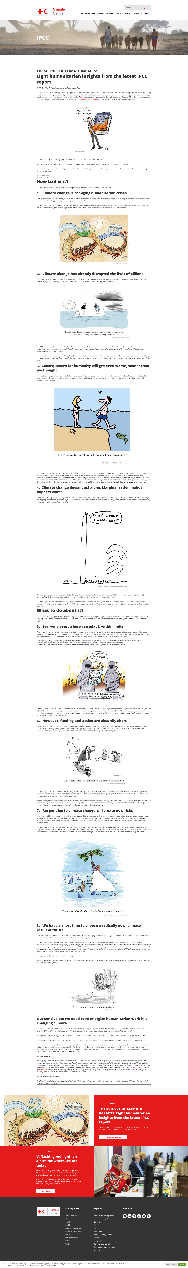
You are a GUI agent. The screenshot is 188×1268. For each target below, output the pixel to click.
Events (96, 1225)
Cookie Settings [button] (170, 1264)
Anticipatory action (72, 1216)
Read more (46, 1191)
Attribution (69, 1219)
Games (96, 1228)
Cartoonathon (138, 1067)
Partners (109, 13)
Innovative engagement (74, 1228)
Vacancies (97, 1250)
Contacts (97, 1222)
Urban (67, 1241)
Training (135, 13)
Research (126, 13)
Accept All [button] (181, 1264)
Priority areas (98, 13)
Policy (67, 1234)
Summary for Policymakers (90, 99)
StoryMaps (98, 1241)
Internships (98, 1231)
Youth (67, 1244)
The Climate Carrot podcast (104, 1216)
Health (67, 1225)
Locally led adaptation (73, 1231)
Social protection (71, 1238)
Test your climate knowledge (104, 1247)
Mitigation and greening (103, 1234)
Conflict (68, 1222)
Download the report (113, 1137)
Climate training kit (101, 1219)
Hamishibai (43, 1070)
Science (118, 13)
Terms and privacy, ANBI (103, 1244)
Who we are (85, 13)
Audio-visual (146, 13)
